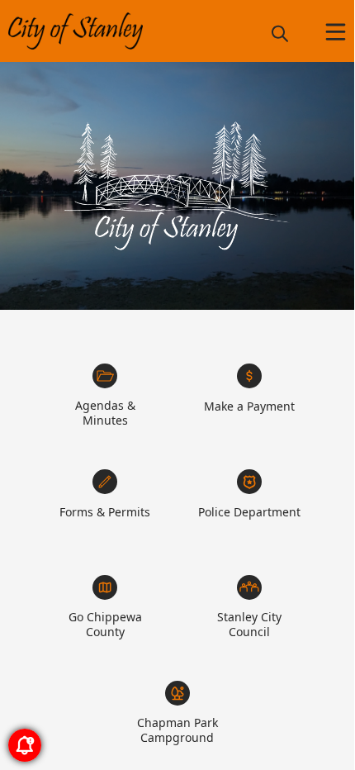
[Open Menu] (335, 31)
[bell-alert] (24, 745)
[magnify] (279, 33)
